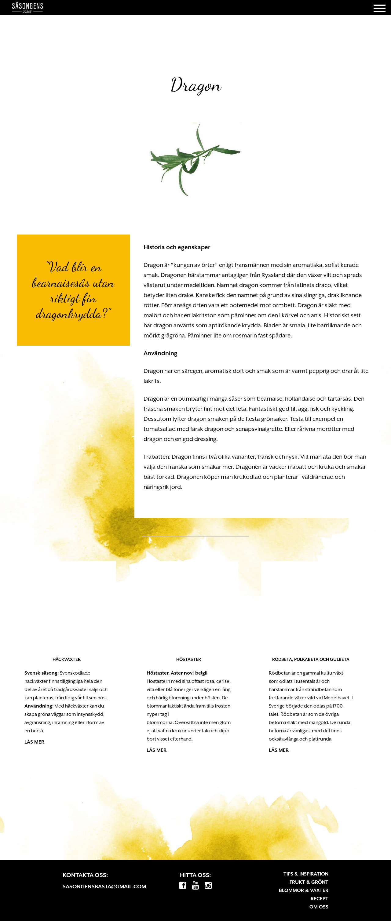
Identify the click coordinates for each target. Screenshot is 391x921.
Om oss (318, 907)
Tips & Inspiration (305, 874)
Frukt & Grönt (309, 882)
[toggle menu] (379, 7)
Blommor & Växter (303, 890)
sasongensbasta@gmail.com (104, 886)
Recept (319, 898)
